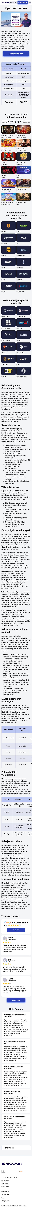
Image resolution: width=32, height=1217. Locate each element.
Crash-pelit (19, 122)
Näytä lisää (16, 1000)
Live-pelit (11, 122)
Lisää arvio (16, 930)
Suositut (4, 122)
